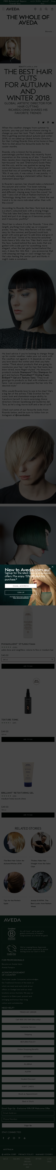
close (45, 567)
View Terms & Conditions (21, 598)
